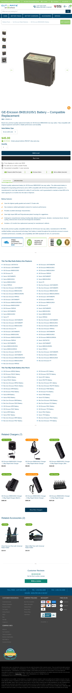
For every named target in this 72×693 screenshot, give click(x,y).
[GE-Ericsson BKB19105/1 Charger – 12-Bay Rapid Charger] (59, 484)
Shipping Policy (27, 606)
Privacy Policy (27, 612)
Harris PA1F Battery (9, 415)
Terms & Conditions (6, 634)
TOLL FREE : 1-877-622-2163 (16, 590)
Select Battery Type (8, 128)
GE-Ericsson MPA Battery (10, 388)
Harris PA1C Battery (44, 412)
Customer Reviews (6, 642)
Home (5, 16)
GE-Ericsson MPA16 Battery (11, 371)
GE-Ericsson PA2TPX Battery (47, 374)
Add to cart (36, 153)
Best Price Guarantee (29, 601)
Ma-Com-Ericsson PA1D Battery (12, 403)
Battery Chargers (31, 16)
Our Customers (6, 631)
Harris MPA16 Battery (9, 377)
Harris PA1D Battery (9, 397)
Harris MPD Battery (9, 412)
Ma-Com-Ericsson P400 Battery (48, 400)
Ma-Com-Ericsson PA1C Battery (48, 418)
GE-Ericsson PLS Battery (46, 391)
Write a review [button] (36, 581)
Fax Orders (5, 609)
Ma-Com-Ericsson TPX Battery (48, 421)
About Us (4, 629)
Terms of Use (18, 674)
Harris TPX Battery (44, 415)
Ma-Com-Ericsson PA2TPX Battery (49, 386)
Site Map (4, 619)
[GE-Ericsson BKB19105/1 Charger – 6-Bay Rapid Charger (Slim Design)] (59, 450)
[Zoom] (12, 535)
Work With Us (5, 639)
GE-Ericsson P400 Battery (46, 388)
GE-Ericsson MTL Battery (46, 371)
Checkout (55, 1)
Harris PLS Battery (44, 397)
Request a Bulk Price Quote (14, 172)
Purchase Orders (37, 172)
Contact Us (5, 622)
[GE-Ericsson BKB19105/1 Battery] (67, 108)
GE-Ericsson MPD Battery (11, 406)
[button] (12, 69)
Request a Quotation (7, 604)
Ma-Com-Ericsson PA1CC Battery (13, 386)
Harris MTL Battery (44, 377)
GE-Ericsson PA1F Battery (11, 409)
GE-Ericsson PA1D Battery (11, 391)
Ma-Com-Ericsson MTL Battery (48, 383)
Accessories (46, 16)
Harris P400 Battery (44, 394)
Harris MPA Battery (9, 394)
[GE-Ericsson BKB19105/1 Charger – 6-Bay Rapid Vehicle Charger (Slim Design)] (35, 484)
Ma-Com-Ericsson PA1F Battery (12, 421)
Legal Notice (27, 614)
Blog (3, 617)
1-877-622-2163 (41, 5)
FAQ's (3, 614)
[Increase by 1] (7, 146)
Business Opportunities (7, 637)
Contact (45, 1)
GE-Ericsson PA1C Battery (46, 406)
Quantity (4, 144)
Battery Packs (16, 16)
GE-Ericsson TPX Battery (46, 409)
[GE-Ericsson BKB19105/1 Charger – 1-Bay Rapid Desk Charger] (12, 450)
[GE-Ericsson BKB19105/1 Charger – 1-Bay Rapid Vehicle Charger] (35, 450)
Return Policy (27, 609)
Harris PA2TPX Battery (45, 380)
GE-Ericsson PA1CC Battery (11, 374)
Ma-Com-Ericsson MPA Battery (12, 400)
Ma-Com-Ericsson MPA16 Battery (13, 383)
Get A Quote (65, 22)
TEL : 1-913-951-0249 (39, 590)
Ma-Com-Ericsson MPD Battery (12, 418)
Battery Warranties (28, 604)
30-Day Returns (6, 612)
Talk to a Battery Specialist (60, 172)
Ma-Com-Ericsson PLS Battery (48, 403)
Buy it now (36, 158)
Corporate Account (6, 601)
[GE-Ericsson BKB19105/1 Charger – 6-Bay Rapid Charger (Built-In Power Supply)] (12, 484)
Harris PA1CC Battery (9, 380)
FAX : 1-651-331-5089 (58, 590)
